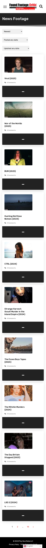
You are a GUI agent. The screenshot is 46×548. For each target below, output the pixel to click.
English (29, 546)
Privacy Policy (14, 545)
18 (28, 527)
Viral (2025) (10, 78)
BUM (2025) (10, 171)
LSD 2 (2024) (10, 502)
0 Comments (11, 82)
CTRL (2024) (10, 264)
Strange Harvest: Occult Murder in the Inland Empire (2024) (14, 312)
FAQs (22, 545)
